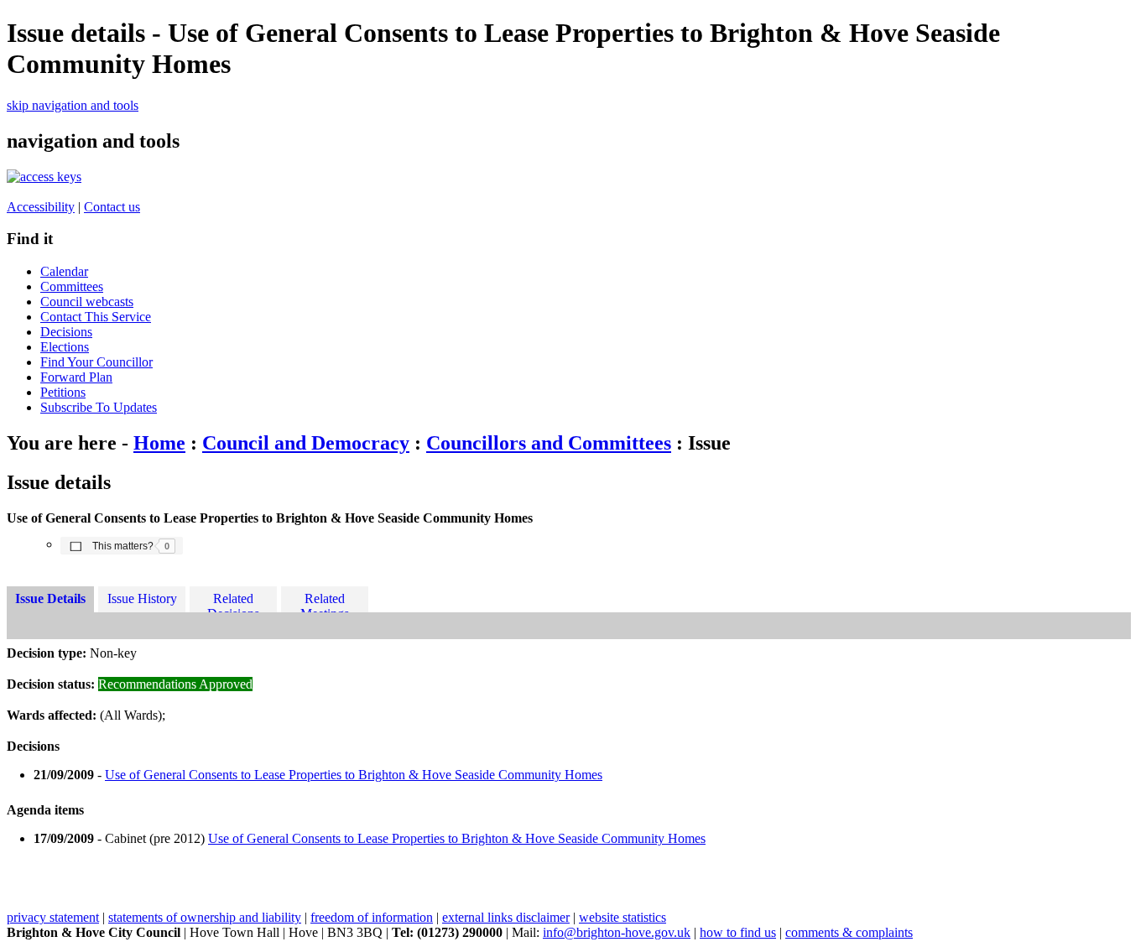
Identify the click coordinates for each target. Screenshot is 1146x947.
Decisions (66, 332)
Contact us (112, 207)
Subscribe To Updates (98, 407)
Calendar (64, 271)
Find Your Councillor (96, 362)
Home (159, 443)
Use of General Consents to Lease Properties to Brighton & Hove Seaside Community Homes (353, 774)
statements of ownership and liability (204, 917)
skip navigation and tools (72, 105)
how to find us (738, 932)
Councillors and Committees (548, 443)
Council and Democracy (305, 443)
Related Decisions (233, 601)
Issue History (142, 598)
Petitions (63, 392)
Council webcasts (86, 301)
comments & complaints (849, 932)
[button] (121, 545)
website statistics (622, 917)
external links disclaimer (506, 917)
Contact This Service (95, 317)
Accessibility (41, 207)
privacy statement (53, 917)
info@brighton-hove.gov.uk (616, 932)
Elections (64, 347)
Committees (71, 286)
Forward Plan (76, 377)
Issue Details (50, 598)
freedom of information (371, 917)
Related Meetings (324, 601)
